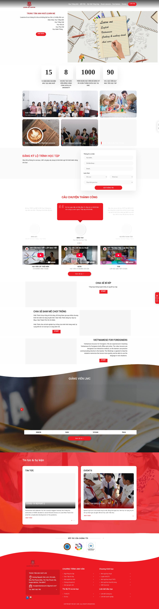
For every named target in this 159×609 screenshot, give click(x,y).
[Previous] (24, 495)
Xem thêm (28, 518)
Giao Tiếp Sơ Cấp (69, 576)
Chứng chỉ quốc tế (69, 582)
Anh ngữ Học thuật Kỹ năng (109, 582)
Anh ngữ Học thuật (106, 573)
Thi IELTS (66, 594)
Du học (66, 596)
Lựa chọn (87, 173)
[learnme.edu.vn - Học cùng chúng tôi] (30, 4)
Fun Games (116, 4)
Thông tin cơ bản (89, 154)
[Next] (137, 409)
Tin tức (124, 4)
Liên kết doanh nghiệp (107, 596)
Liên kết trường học (106, 594)
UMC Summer (105, 585)
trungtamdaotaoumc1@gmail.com (44, 586)
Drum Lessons (106, 4)
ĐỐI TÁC (83, 4)
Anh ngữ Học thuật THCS (108, 579)
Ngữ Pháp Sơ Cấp (69, 573)
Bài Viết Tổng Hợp (93, 4)
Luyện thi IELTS (105, 576)
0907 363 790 (36, 589)
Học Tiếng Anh (73, 4)
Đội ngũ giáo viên (69, 585)
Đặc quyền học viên (69, 579)
